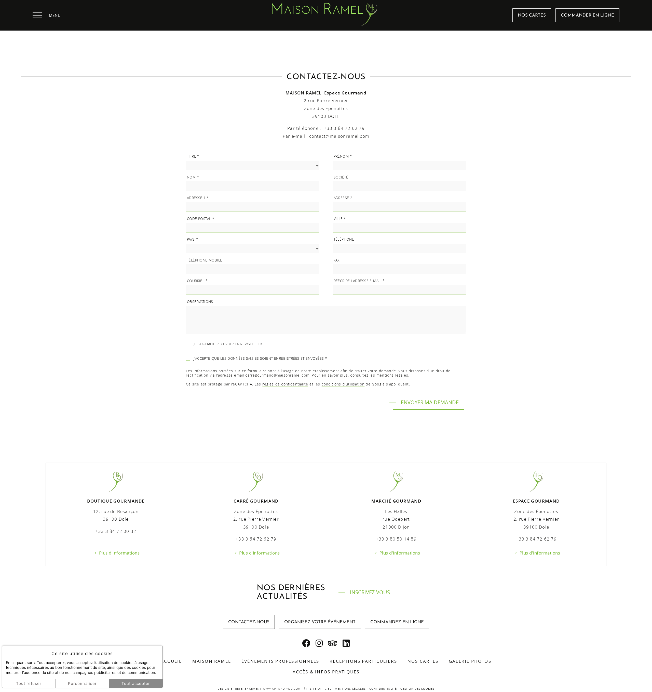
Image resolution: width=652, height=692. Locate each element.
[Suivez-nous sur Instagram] (319, 643)
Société (341, 177)
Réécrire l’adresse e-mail (359, 281)
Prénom (343, 156)
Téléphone (344, 239)
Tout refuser (29, 683)
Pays (192, 239)
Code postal (200, 218)
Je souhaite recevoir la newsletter (228, 344)
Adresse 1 (198, 198)
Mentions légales (350, 688)
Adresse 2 (343, 198)
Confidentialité (383, 688)
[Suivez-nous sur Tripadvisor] (332, 643)
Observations (200, 301)
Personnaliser (82, 683)
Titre (193, 156)
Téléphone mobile (204, 260)
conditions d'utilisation (343, 384)
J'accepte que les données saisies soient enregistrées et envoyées (260, 358)
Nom (193, 177)
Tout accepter (135, 683)
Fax (337, 260)
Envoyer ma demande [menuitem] (430, 402)
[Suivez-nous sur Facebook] (306, 643)
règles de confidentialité (285, 384)
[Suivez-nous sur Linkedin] (346, 643)
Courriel (197, 281)
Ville (340, 218)
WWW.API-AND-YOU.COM (282, 688)
